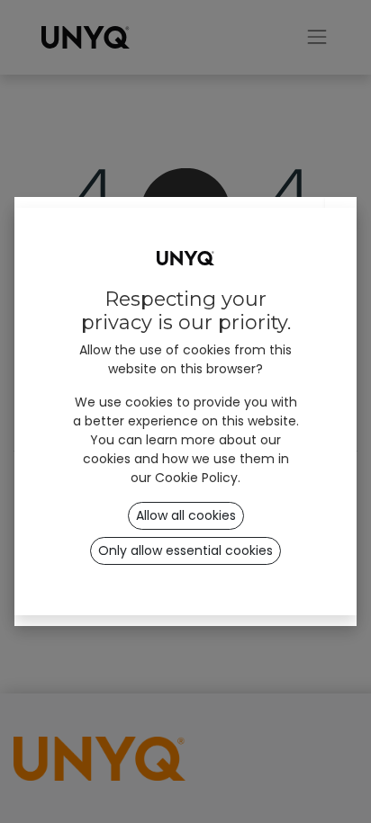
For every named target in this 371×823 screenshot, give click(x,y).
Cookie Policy (196, 478)
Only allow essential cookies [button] (185, 550)
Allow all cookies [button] (186, 515)
